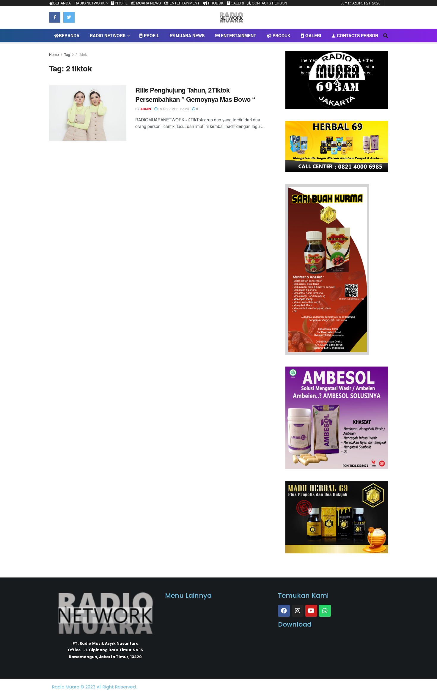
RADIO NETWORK (89, 2)
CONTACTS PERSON (269, 2)
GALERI (237, 2)
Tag (67, 54)
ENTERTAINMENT (184, 2)
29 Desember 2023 (173, 108)
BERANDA (62, 2)
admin (145, 109)
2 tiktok (81, 54)
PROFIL (121, 2)
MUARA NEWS (148, 2)
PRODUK (215, 2)
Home (54, 54)
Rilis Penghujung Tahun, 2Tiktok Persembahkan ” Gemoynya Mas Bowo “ (195, 94)
